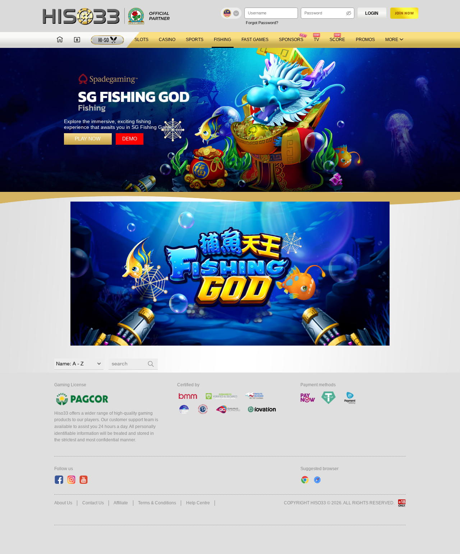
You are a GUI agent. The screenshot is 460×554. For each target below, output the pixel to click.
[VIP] (107, 40)
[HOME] (59, 40)
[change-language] (231, 13)
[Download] (77, 40)
